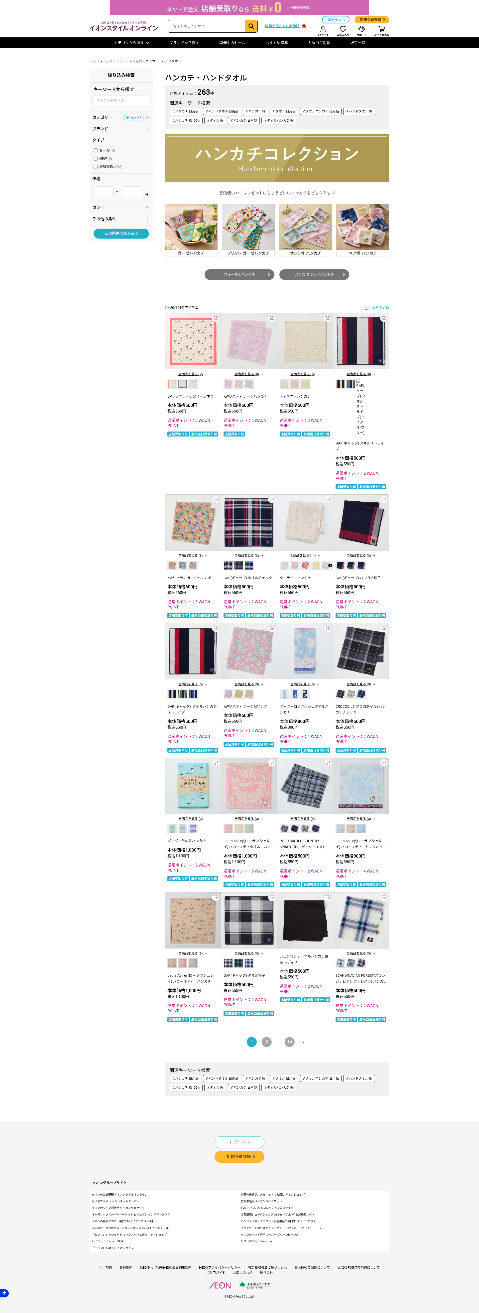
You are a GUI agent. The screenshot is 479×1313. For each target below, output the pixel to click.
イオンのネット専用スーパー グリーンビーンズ (270, 1234)
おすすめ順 (380, 308)
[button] (330, 565)
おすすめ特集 (276, 43)
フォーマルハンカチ (239, 274)
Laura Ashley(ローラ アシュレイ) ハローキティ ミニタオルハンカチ (361, 847)
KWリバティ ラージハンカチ (245, 396)
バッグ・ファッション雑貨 (122, 61)
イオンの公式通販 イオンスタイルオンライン (119, 1194)
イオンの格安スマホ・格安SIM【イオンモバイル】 (123, 1221)
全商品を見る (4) (302, 819)
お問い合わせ (242, 1273)
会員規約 (126, 1267)
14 (289, 1042)
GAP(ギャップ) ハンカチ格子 (358, 578)
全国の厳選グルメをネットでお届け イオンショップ (273, 1194)
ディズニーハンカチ (295, 396)
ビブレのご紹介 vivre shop (257, 1241)
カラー (117, 207)
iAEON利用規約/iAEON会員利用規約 (166, 1267)
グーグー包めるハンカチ (186, 841)
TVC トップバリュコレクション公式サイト (267, 1208)
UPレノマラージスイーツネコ (190, 396)
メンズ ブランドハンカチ (314, 274)
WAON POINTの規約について (359, 1267)
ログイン (335, 20)
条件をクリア (133, 117)
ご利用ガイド (216, 1273)
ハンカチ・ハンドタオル (163, 61)
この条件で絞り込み (121, 233)
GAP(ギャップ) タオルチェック (248, 578)
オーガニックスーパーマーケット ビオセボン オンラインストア (131, 1214)
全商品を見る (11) (303, 555)
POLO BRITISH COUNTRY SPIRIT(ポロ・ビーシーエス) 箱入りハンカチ (304, 847)
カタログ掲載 (319, 43)
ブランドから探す (184, 43)
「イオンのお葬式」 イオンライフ (113, 1248)
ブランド (117, 129)
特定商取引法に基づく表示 (267, 1267)
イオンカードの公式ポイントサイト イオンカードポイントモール (281, 1228)
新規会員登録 (370, 20)
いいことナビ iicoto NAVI (107, 1241)
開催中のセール (232, 43)
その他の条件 (117, 219)
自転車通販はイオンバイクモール (261, 1201)
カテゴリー (117, 117)
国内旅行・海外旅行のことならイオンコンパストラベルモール (130, 1228)
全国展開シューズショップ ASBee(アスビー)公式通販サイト (278, 1214)
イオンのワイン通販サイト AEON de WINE (118, 1208)
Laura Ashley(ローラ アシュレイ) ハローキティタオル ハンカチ (249, 847)
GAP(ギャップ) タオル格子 (244, 975)
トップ (95, 61)
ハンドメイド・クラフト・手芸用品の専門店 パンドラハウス (278, 1221)
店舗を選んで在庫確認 (282, 26)
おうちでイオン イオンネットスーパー (115, 1201)
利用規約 (105, 1267)
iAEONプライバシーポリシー (219, 1267)
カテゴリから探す (129, 43)
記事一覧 (357, 43)
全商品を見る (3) (190, 374)
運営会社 (266, 1273)
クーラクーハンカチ (295, 578)
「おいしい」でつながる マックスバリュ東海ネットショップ (129, 1234)
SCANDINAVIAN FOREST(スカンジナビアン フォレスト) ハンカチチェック (360, 981)
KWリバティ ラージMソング (245, 706)
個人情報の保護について (312, 1267)
